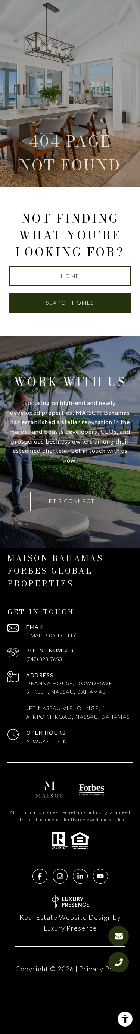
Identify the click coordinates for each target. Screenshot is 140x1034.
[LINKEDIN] (80, 876)
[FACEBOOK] (39, 876)
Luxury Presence (70, 928)
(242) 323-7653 (44, 659)
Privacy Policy (102, 969)
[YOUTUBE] (100, 876)
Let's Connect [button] (70, 501)
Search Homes (70, 303)
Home (70, 276)
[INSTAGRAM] (60, 876)
